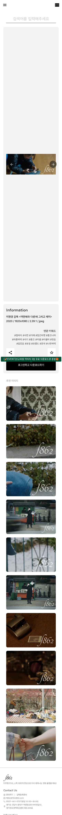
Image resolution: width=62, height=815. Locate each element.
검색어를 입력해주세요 (31, 18)
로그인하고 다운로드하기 (31, 365)
